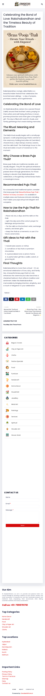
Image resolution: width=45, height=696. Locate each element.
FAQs (4, 681)
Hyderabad (6, 642)
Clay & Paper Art (8, 624)
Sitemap (5, 679)
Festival (6, 293)
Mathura (5, 655)
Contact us (6, 683)
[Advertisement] (22, 464)
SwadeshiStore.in (27, 693)
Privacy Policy (7, 674)
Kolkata (4, 650)
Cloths (4, 630)
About (21, 689)
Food (4, 622)
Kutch (4, 652)
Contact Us (30, 689)
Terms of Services (8, 676)
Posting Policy (7, 672)
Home (14, 689)
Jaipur (4, 644)
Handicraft (6, 619)
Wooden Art (6, 627)
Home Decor (6, 616)
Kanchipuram (7, 647)
